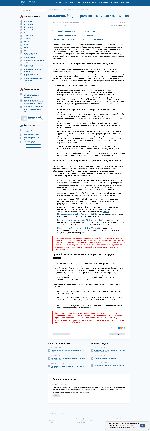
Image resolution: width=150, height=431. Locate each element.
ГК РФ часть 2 (28, 24)
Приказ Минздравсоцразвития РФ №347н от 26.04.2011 (83, 213)
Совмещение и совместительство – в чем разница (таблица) (67, 366)
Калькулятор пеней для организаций (31, 138)
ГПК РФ (26, 47)
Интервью (86, 3)
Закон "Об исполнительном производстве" (32, 70)
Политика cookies (80, 422)
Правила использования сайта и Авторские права (116, 419)
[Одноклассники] (121, 25)
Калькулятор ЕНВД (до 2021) (33, 134)
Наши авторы (52, 420)
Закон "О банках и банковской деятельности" (33, 65)
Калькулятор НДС (29, 142)
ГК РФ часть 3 (28, 27)
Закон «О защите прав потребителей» (31, 54)
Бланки (94, 3)
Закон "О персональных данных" (31, 75)
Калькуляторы (104, 3)
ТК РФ (26, 33)
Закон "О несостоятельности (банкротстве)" (33, 79)
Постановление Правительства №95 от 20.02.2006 (78, 228)
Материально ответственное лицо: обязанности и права (67, 351)
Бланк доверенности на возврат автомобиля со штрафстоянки (31, 95)
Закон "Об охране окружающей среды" (34, 61)
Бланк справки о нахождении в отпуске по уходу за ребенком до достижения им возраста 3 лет (34, 109)
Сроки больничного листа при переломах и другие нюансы (77, 39)
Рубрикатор (125, 3)
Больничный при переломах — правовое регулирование (76, 35)
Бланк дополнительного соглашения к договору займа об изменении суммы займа (33, 101)
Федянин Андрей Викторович (72, 22)
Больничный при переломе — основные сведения (73, 31)
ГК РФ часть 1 (28, 21)
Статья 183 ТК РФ (64, 180)
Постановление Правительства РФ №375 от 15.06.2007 (80, 220)
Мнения (78, 3)
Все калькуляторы (33, 146)
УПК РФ (26, 50)
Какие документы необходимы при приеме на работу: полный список (68, 359)
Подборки (114, 3)
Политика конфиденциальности (84, 419)
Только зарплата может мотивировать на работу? (110, 365)
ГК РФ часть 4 (28, 30)
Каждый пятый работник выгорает (105, 358)
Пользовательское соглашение (84, 420)
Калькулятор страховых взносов (31, 130)
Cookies (132, 427)
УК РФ (26, 44)
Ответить (56, 395)
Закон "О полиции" (30, 57)
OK (142, 425)
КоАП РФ (26, 41)
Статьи (72, 3)
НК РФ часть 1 (28, 36)
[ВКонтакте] (119, 25)
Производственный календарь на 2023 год (35, 118)
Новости (59, 3)
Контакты (51, 422)
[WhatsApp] (124, 25)
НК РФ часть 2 (28, 38)
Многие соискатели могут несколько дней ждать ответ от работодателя (110, 351)
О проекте (51, 419)
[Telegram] (122, 25)
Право (66, 3)
